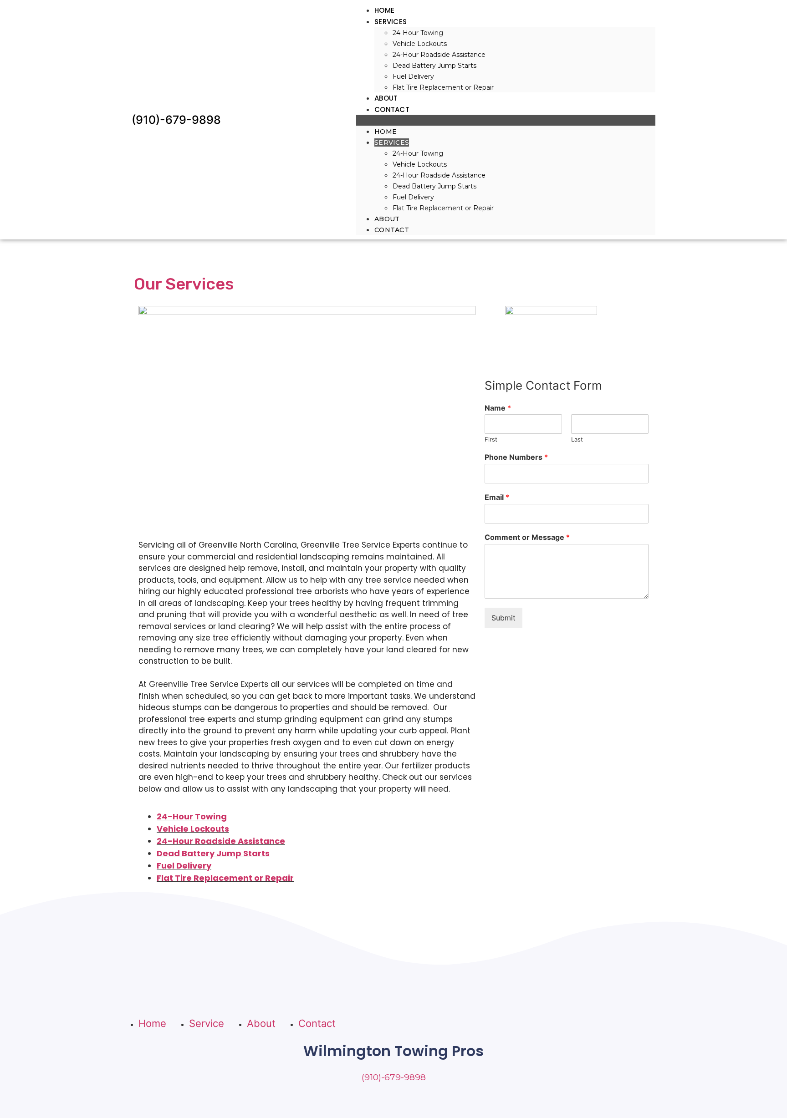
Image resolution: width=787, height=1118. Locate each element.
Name (498, 407)
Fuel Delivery (413, 76)
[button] (505, 120)
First (491, 439)
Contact (391, 109)
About (386, 98)
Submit (503, 617)
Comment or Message (527, 537)
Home (384, 10)
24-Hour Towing (418, 33)
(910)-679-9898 (176, 120)
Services (390, 21)
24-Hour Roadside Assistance (439, 55)
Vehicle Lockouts (420, 44)
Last (577, 439)
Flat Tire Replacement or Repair (443, 87)
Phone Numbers (516, 457)
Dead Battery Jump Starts (434, 65)
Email (497, 497)
